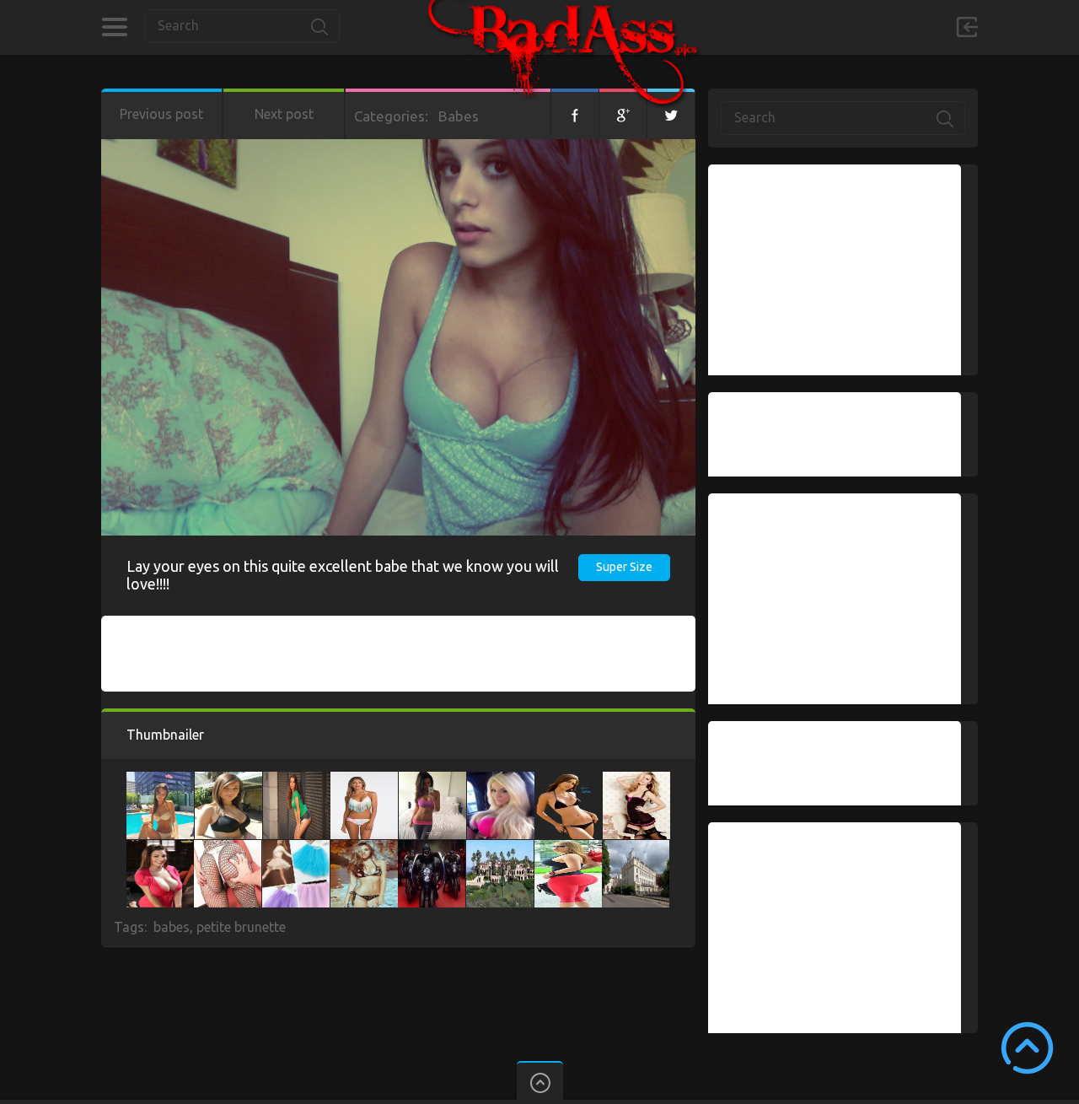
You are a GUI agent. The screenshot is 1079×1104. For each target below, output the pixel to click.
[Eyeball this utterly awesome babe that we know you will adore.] (364, 780)
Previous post (161, 113)
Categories (114, 27)
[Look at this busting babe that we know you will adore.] (432, 780)
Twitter (671, 114)
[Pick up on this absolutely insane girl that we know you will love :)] (228, 780)
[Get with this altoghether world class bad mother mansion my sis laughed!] (635, 848)
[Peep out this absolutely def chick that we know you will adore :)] (227, 848)
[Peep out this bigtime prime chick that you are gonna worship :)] (636, 780)
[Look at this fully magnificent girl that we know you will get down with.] (160, 848)
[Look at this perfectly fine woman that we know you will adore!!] (296, 780)
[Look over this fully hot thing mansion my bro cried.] (500, 848)
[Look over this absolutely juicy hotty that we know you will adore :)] (568, 780)
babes (171, 926)
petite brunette (241, 926)
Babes (458, 116)
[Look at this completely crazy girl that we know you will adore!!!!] (296, 848)
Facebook (575, 114)
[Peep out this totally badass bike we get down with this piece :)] (431, 848)
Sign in (967, 27)
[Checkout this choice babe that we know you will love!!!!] (364, 848)
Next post (284, 113)
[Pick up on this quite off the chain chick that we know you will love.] (160, 780)
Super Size (624, 567)
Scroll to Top (1027, 1047)
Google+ (623, 114)
